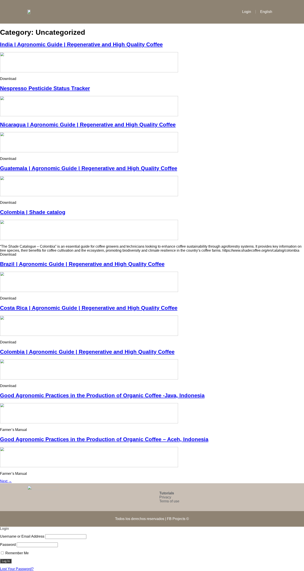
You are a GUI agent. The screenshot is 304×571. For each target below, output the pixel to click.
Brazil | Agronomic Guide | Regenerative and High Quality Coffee (82, 264)
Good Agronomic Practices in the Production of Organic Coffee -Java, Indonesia (102, 395)
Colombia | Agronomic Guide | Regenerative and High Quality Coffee (87, 352)
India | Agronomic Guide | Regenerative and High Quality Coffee (81, 44)
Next (6, 481)
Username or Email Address (22, 536)
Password (8, 545)
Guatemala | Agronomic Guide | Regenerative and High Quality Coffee (88, 168)
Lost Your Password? (17, 569)
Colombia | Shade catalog (32, 212)
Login (246, 12)
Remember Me (16, 553)
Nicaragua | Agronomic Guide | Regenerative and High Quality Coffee (88, 125)
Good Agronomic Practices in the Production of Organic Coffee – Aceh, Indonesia (104, 439)
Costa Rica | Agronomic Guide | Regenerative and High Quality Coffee (88, 308)
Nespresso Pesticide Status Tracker (45, 88)
